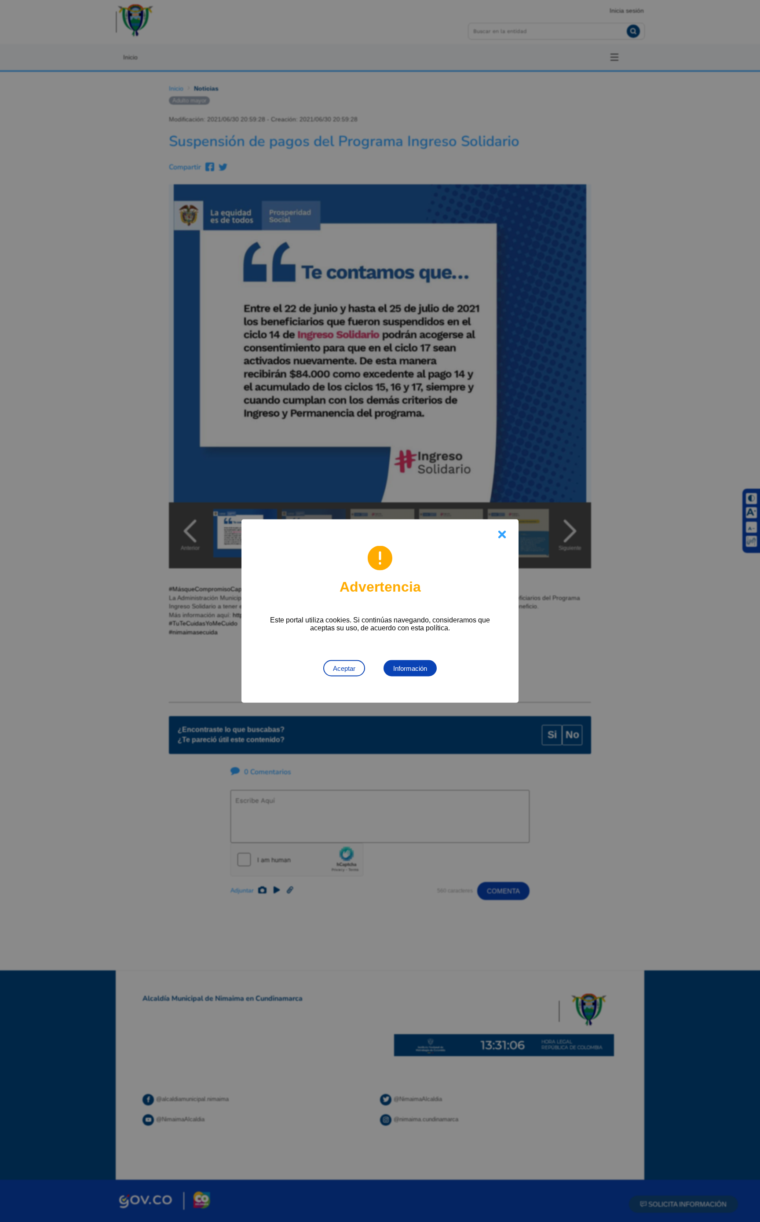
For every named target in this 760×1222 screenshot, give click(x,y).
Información (410, 668)
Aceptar (344, 668)
